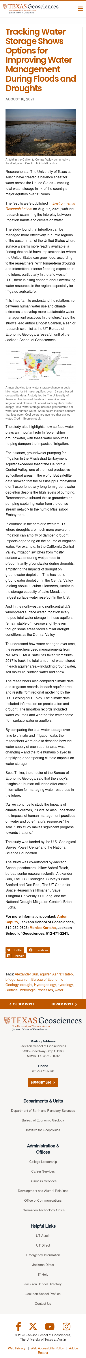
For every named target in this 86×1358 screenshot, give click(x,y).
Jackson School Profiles (43, 1293)
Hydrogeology (45, 984)
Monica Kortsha (43, 927)
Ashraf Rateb (62, 974)
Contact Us (43, 1303)
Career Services (43, 1171)
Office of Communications (43, 1200)
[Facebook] (18, 1326)
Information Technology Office (43, 1210)
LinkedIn (18, 956)
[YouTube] (50, 1326)
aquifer (45, 974)
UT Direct (43, 1245)
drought (26, 984)
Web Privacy (16, 1348)
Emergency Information (43, 1255)
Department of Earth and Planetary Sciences (43, 1110)
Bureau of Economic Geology (43, 1120)
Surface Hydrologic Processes (29, 989)
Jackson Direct (43, 1264)
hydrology (65, 984)
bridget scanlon (18, 979)
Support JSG (41, 1082)
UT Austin (43, 1235)
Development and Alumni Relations (43, 1190)
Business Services (43, 1181)
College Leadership (43, 1161)
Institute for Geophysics (43, 1129)
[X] (33, 1326)
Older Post (23, 1004)
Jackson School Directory (43, 1284)
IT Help (43, 1274)
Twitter (17, 950)
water (59, 989)
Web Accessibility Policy (47, 1348)
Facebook (41, 950)
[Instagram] (66, 1326)
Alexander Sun (26, 974)
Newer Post (62, 1004)
